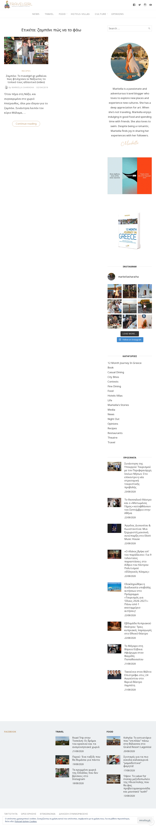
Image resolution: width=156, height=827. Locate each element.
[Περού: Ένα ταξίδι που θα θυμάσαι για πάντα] (62, 759)
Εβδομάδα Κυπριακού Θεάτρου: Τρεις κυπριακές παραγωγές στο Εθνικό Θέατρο (138, 628)
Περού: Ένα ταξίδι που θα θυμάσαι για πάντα (86, 758)
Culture (100, 13)
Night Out (113, 419)
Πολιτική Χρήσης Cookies (26, 821)
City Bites (113, 377)
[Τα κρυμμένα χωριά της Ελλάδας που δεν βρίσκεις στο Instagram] (62, 772)
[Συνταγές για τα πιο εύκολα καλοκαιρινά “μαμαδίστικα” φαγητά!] (113, 759)
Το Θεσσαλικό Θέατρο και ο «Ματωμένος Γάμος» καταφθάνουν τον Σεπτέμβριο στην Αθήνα (137, 506)
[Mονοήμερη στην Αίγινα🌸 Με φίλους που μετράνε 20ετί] (115, 306)
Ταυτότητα (10, 813)
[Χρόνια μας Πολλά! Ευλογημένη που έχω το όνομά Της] (145, 291)
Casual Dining (116, 372)
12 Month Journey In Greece (125, 363)
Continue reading (28, 124)
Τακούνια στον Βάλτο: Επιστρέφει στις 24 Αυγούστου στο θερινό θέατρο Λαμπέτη (138, 678)
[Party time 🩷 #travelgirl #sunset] (130, 306)
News (35, 13)
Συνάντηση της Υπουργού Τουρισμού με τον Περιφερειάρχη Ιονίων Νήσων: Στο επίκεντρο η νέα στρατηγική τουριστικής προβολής (137, 475)
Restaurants (115, 433)
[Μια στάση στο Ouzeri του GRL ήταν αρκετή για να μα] (145, 306)
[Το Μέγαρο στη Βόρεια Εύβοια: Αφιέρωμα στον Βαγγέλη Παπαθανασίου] (114, 648)
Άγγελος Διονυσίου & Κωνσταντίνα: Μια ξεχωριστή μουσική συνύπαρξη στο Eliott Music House (137, 532)
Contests (113, 381)
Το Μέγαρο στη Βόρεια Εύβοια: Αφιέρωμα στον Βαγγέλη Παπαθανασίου (134, 652)
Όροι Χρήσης (28, 813)
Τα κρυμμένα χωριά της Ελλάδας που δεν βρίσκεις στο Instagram (85, 774)
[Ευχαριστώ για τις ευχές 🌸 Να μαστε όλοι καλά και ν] (130, 291)
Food (62, 13)
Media (111, 409)
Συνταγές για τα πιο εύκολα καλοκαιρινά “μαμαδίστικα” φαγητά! (135, 761)
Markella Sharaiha (21, 87)
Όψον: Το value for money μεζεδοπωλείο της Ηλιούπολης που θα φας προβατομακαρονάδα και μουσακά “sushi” (136, 783)
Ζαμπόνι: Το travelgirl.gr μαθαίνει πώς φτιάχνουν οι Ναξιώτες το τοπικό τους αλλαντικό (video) (26, 79)
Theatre (112, 437)
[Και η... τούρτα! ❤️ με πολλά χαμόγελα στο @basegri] (115, 322)
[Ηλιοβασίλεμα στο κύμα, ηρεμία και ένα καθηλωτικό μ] (115, 291)
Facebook (10, 731)
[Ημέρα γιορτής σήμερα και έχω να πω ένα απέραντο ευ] (130, 322)
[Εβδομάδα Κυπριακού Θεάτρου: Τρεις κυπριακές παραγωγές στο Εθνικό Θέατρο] (114, 626)
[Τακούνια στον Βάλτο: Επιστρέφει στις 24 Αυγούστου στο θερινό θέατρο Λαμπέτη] (114, 674)
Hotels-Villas (80, 13)
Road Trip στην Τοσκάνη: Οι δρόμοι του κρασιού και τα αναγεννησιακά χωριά (85, 742)
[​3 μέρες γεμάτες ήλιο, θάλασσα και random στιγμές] (145, 322)
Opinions (117, 13)
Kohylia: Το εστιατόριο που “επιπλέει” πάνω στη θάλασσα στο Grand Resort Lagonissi (137, 742)
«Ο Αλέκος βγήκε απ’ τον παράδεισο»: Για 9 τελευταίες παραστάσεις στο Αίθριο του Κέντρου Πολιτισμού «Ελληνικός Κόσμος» (137, 561)
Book (111, 367)
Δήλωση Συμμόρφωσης (73, 813)
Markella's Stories (118, 405)
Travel (49, 13)
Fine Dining (114, 386)
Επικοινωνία (47, 813)
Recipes (26, 70)
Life (110, 400)
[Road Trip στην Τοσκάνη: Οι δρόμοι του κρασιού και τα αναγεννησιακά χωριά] (62, 740)
